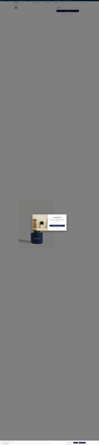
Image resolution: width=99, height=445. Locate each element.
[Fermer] (98, 442)
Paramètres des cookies (69, 442)
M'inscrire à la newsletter (57, 225)
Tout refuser (75, 442)
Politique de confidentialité (6, 443)
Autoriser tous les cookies (82, 442)
